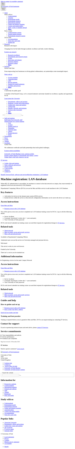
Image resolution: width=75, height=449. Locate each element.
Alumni (6, 141)
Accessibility (8, 443)
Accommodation (9, 413)
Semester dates (8, 431)
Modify (6, 446)
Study (6, 13)
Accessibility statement (16, 1)
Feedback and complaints (9, 338)
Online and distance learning (12, 408)
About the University (10, 422)
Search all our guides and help (9, 312)
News (6, 138)
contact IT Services (42, 327)
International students (10, 387)
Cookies (6, 440)
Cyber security (8, 168)
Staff (5, 390)
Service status (8, 166)
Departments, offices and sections (14, 424)
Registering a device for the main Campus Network (17, 260)
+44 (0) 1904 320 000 (10, 366)
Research (7, 44)
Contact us (7, 171)
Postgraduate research (10, 406)
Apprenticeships (9, 410)
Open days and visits (10, 415)
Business (7, 66)
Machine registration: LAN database (37, 174)
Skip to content (5, 1)
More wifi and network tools (12, 234)
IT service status (9, 429)
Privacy (6, 438)
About (6, 89)
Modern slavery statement (11, 442)
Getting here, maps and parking (13, 426)
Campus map (8, 363)
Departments (8, 136)
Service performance (8, 337)
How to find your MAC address (13, 309)
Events (6, 139)
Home (2, 174)
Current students (9, 385)
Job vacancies (8, 427)
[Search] (22, 115)
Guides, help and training (11, 163)
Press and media (9, 395)
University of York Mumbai (12, 368)
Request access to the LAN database (14, 208)
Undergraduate (8, 403)
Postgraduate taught (10, 405)
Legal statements (9, 437)
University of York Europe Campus (14, 369)
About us (7, 170)
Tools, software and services (12, 165)
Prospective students (10, 384)
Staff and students (9, 118)
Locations (7, 143)
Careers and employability (11, 411)
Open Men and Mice (7, 205)
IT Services (4, 160)
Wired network (8, 230)
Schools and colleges (10, 389)
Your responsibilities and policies (11, 335)
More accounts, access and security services (17, 232)
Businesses (7, 394)
